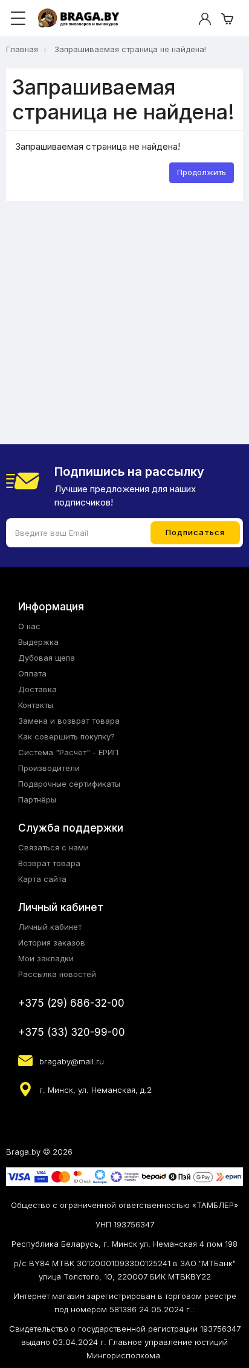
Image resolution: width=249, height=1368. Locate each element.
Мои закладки (46, 958)
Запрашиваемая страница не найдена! (130, 49)
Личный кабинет (50, 927)
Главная (22, 49)
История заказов (51, 942)
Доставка (37, 689)
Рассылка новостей (57, 974)
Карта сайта (42, 879)
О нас (29, 626)
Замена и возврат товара (69, 720)
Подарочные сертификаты (69, 783)
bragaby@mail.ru (71, 1061)
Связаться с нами (53, 847)
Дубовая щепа (46, 657)
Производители (49, 768)
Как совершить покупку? (66, 736)
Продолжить (201, 172)
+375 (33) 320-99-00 (71, 1032)
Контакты (35, 705)
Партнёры (37, 799)
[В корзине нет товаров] (227, 18)
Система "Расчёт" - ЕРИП (68, 752)
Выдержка (38, 642)
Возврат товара (49, 863)
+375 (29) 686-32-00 (71, 1003)
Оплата (32, 673)
